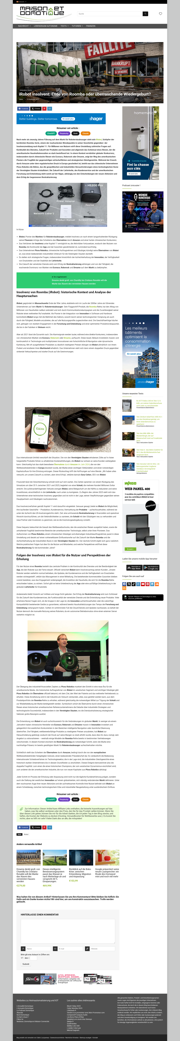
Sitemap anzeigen (85, 1038)
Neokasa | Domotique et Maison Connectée (33, 1021)
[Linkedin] (152, 584)
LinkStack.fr (71, 1010)
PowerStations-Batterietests (145, 407)
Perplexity (64, 133)
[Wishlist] (160, 14)
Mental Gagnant (73, 1030)
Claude (86, 133)
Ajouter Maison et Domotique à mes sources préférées (142, 597)
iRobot (99, 139)
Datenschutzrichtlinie (57, 1038)
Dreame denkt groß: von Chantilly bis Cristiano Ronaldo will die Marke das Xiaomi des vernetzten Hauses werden (28, 875)
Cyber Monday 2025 (74, 1008)
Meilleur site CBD (73, 1026)
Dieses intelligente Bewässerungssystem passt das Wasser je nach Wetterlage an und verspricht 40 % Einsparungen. (54, 875)
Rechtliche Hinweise (71, 1038)
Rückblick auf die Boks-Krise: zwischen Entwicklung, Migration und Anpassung (80, 873)
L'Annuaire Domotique (25, 1008)
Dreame (67, 338)
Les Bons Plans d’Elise (75, 1017)
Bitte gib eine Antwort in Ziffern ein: (35, 955)
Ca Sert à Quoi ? (23, 1017)
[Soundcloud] (157, 584)
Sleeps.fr (70, 1021)
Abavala (20, 1013)
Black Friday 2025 (74, 1006)
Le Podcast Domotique (25, 1010)
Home (20, 45)
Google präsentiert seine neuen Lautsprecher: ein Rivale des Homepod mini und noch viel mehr (107, 873)
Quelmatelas (72, 1024)
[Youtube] (143, 584)
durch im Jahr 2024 (72, 464)
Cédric (21, 99)
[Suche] (145, 14)
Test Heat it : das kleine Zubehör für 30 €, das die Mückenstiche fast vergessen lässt (149, 452)
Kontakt (95, 1038)
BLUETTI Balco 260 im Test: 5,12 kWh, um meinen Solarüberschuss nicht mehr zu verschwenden (149, 403)
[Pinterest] (148, 584)
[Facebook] (124, 584)
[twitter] (129, 584)
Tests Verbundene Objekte (144, 442)
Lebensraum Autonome (45, 26)
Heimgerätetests (141, 473)
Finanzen (90, 26)
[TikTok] (134, 584)
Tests (64, 26)
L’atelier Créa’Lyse (74, 1028)
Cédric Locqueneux (43, 1038)
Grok (75, 133)
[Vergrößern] (99, 410)
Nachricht (23, 26)
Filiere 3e (20, 1019)
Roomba (93, 307)
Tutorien (76, 26)
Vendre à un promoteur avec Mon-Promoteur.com (86, 1013)
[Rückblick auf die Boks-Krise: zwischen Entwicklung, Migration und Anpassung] (81, 851)
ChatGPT (51, 133)
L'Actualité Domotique (25, 1006)
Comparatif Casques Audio (77, 1015)
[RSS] (124, 588)
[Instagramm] (138, 584)
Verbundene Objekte (32, 45)
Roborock (54, 338)
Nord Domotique (23, 1015)
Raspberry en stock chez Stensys (79, 1019)
